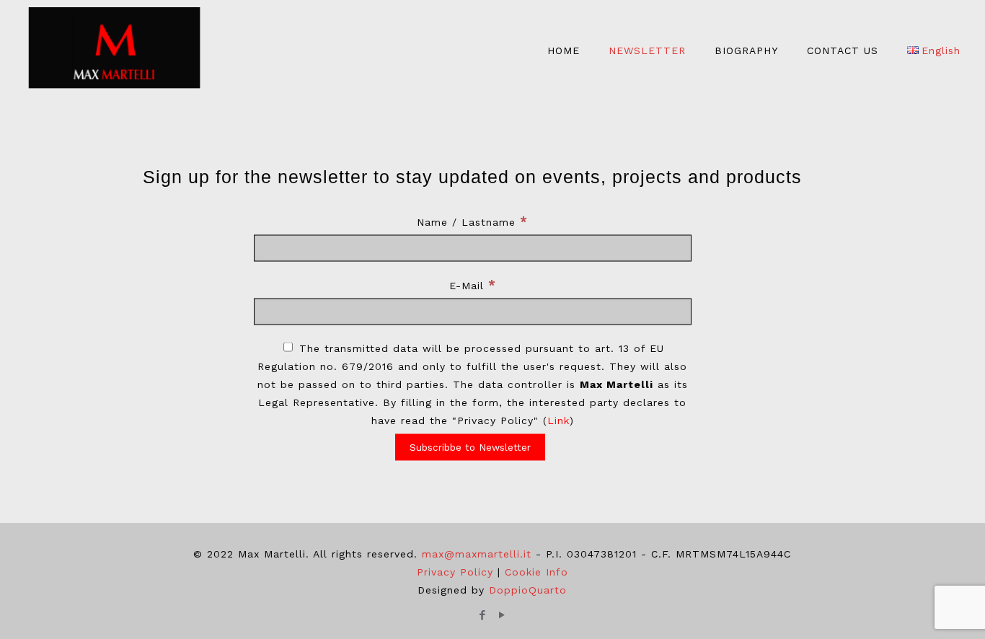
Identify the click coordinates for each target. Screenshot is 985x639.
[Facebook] (482, 615)
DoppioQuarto (528, 590)
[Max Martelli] (115, 50)
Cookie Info (536, 572)
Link (558, 420)
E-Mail (472, 284)
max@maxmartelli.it (476, 554)
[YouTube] (502, 615)
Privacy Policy (455, 572)
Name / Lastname (472, 220)
